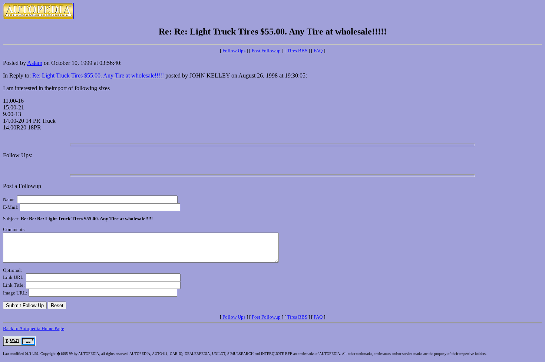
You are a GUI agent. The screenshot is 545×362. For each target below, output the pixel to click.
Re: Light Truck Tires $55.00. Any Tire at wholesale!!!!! (98, 75)
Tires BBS (297, 50)
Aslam (34, 63)
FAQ (318, 50)
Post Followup (266, 50)
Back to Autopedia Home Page (33, 328)
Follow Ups (233, 50)
